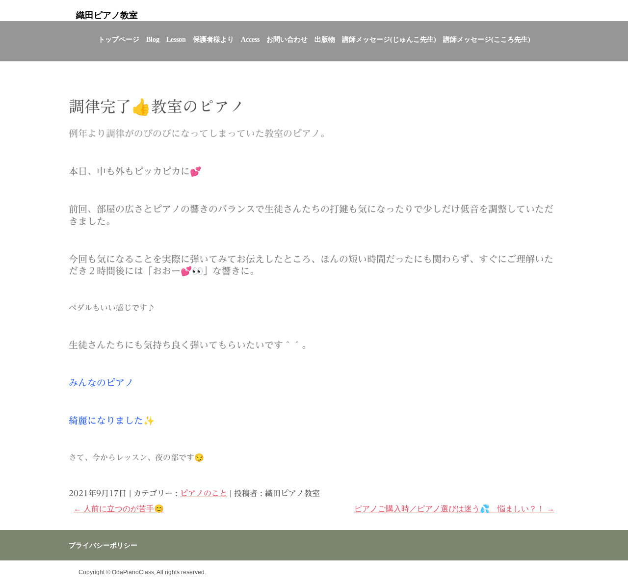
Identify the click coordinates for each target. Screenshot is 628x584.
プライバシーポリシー (103, 545)
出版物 (324, 39)
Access (250, 39)
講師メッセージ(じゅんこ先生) (389, 39)
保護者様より (213, 39)
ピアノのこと (203, 493)
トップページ (118, 39)
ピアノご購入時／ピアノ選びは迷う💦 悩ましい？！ (454, 508)
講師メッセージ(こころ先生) (486, 39)
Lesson (176, 39)
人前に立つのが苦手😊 (119, 508)
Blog (152, 39)
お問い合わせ (287, 39)
